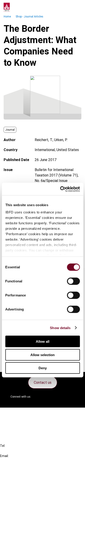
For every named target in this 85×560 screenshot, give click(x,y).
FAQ (12, 422)
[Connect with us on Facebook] (71, 396)
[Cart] (67, 7)
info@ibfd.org (11, 461)
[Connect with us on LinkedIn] (49, 396)
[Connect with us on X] (38, 396)
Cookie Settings (22, 545)
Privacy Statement (24, 529)
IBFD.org (16, 475)
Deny (43, 368)
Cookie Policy (20, 537)
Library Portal (20, 500)
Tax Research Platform (27, 484)
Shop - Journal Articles (29, 16)
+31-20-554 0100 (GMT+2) (22, 451)
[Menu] (76, 7)
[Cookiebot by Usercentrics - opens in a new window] (60, 189)
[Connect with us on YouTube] (60, 396)
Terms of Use (20, 553)
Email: (4, 456)
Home (7, 16)
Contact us (42, 382)
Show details (60, 328)
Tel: (2, 446)
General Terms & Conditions (31, 521)
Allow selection (42, 355)
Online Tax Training (24, 492)
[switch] (73, 281)
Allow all (42, 341)
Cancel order (19, 414)
